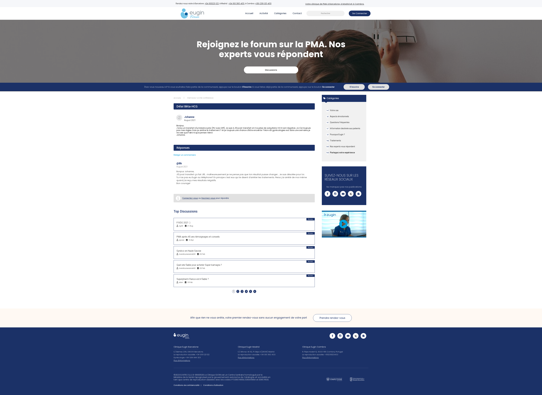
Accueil (249, 13)
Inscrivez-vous (208, 198)
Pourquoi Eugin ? (336, 134)
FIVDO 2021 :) (183, 222)
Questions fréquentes (338, 122)
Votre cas (332, 110)
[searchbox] (325, 13)
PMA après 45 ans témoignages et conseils (198, 236)
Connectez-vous (190, 198)
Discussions (271, 69)
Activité (263, 13)
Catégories (280, 13)
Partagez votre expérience (340, 152)
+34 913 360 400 (236, 3)
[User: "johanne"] (179, 117)
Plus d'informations (182, 360)
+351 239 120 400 (263, 3)
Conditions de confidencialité (186, 385)
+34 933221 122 (212, 3)
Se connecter (378, 87)
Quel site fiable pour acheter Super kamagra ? (199, 265)
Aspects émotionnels (338, 116)
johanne (189, 116)
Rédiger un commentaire (185, 155)
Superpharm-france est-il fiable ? (193, 279)
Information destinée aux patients (343, 128)
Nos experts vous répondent (340, 146)
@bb (179, 163)
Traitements (333, 140)
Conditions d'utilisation (213, 385)
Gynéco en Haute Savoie (189, 251)
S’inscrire (354, 87)
